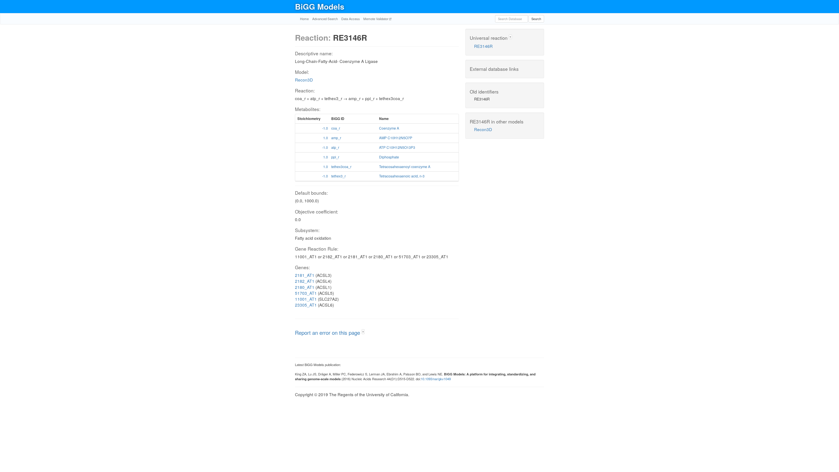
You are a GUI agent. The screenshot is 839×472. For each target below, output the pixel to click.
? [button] (363, 332)
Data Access (350, 18)
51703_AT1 (306, 293)
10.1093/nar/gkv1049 (436, 379)
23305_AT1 (306, 305)
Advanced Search (325, 18)
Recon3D (304, 80)
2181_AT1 (304, 275)
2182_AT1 (304, 281)
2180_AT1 (304, 287)
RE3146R (483, 46)
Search (536, 19)
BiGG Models (319, 6)
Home (304, 18)
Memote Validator (376, 18)
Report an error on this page (328, 332)
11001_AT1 (306, 299)
